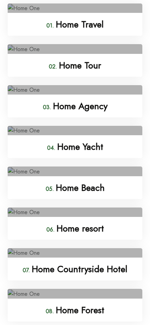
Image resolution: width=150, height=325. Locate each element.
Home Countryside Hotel (75, 269)
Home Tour (75, 65)
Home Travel (75, 24)
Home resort (75, 228)
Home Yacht (75, 146)
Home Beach (75, 187)
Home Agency (75, 106)
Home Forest (75, 310)
